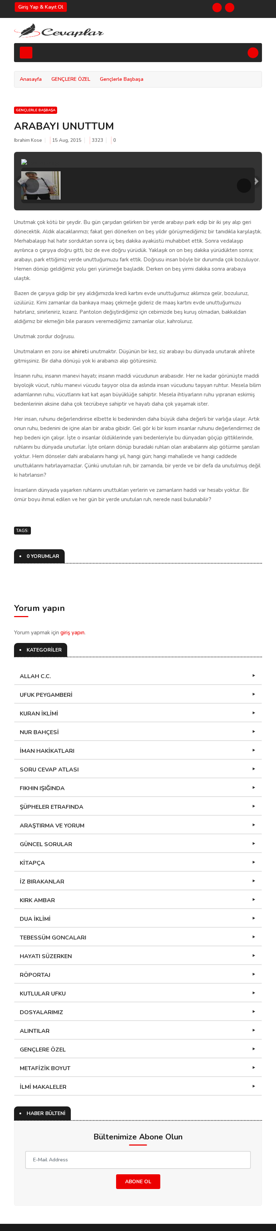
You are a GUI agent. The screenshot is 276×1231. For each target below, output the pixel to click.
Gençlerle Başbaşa (121, 79)
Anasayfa (31, 79)
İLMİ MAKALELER (43, 1087)
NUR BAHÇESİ (39, 732)
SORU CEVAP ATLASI (49, 770)
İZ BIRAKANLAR (42, 882)
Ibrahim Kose (28, 140)
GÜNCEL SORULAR (46, 844)
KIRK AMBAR (37, 900)
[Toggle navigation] (26, 53)
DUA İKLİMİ (35, 919)
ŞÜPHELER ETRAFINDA (51, 807)
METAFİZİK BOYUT (45, 1068)
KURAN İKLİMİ (39, 714)
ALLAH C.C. (35, 676)
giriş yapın (72, 632)
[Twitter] (229, 7)
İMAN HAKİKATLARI (47, 751)
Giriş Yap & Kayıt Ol (40, 7)
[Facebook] (217, 7)
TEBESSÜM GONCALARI (53, 938)
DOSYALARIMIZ (41, 1012)
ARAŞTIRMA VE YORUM (52, 826)
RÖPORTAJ (35, 975)
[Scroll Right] (244, 185)
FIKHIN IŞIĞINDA (42, 788)
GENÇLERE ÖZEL (70, 79)
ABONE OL (138, 1181)
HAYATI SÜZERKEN (46, 956)
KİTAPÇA (32, 863)
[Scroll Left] (32, 185)
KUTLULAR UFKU (43, 994)
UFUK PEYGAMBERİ (46, 695)
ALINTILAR (35, 1031)
